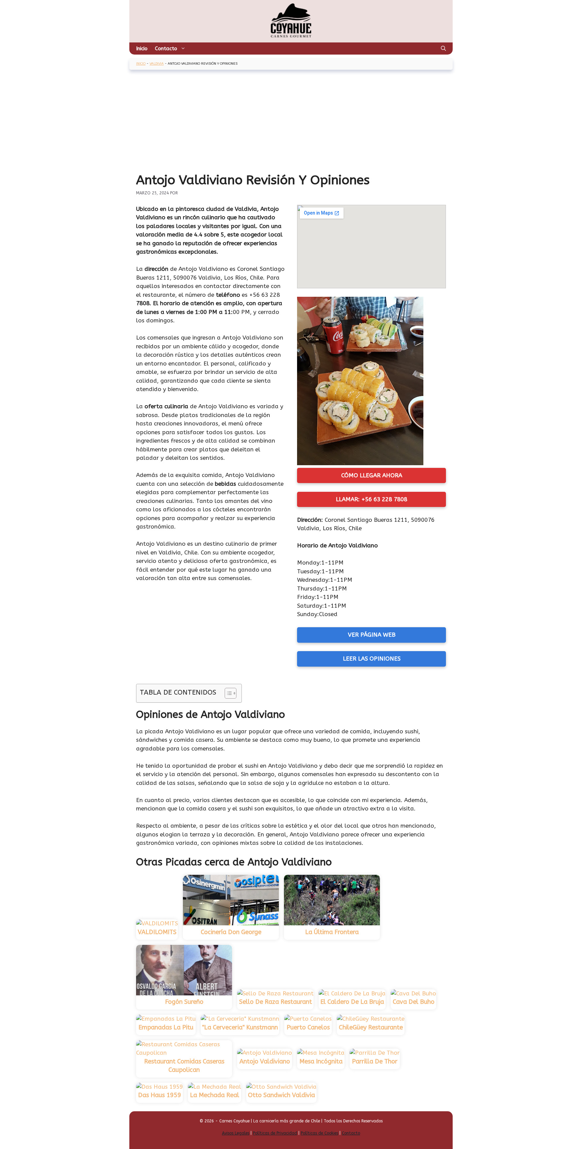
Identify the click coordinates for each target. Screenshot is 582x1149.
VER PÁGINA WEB (371, 634)
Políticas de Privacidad (275, 1133)
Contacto (166, 48)
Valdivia (157, 64)
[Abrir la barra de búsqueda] (443, 48)
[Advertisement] (291, 122)
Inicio (142, 48)
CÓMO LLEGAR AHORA (371, 475)
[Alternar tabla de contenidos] (227, 693)
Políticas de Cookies (319, 1133)
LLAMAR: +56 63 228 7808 (371, 499)
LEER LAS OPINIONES (371, 658)
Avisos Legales (235, 1133)
